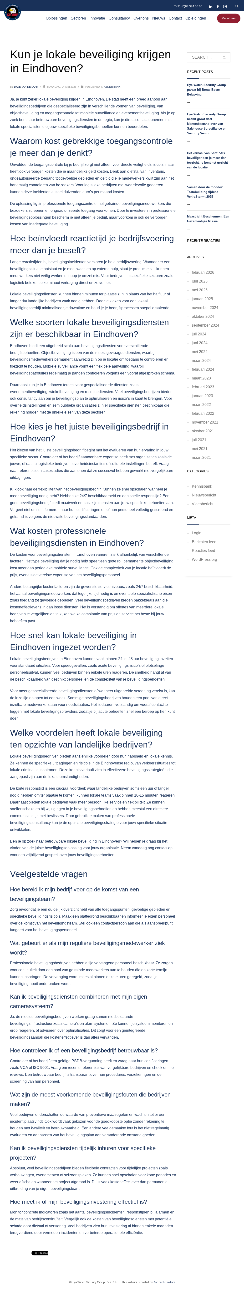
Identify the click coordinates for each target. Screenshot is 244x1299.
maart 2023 (201, 378)
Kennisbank (112, 86)
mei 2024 (200, 352)
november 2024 (205, 308)
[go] (224, 58)
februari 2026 (203, 272)
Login (196, 533)
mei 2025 (200, 290)
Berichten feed (204, 542)
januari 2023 (202, 396)
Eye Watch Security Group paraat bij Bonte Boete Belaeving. (206, 89)
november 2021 (205, 422)
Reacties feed (203, 551)
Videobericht (202, 504)
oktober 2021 (203, 431)
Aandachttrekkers (164, 1282)
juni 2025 (200, 281)
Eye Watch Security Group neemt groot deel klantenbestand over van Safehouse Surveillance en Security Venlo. (206, 123)
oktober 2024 (203, 316)
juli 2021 (199, 440)
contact (141, 120)
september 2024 (205, 325)
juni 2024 (200, 343)
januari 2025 (202, 299)
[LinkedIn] (210, 6)
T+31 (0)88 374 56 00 (188, 6)
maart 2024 (201, 361)
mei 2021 (200, 449)
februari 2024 (203, 369)
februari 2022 (203, 413)
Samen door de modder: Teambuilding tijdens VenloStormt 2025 (205, 191)
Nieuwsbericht (204, 495)
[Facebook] (217, 6)
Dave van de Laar (26, 86)
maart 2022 (201, 405)
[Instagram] (225, 6)
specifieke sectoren (147, 276)
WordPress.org (204, 559)
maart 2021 (201, 457)
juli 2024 (199, 334)
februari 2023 (203, 387)
